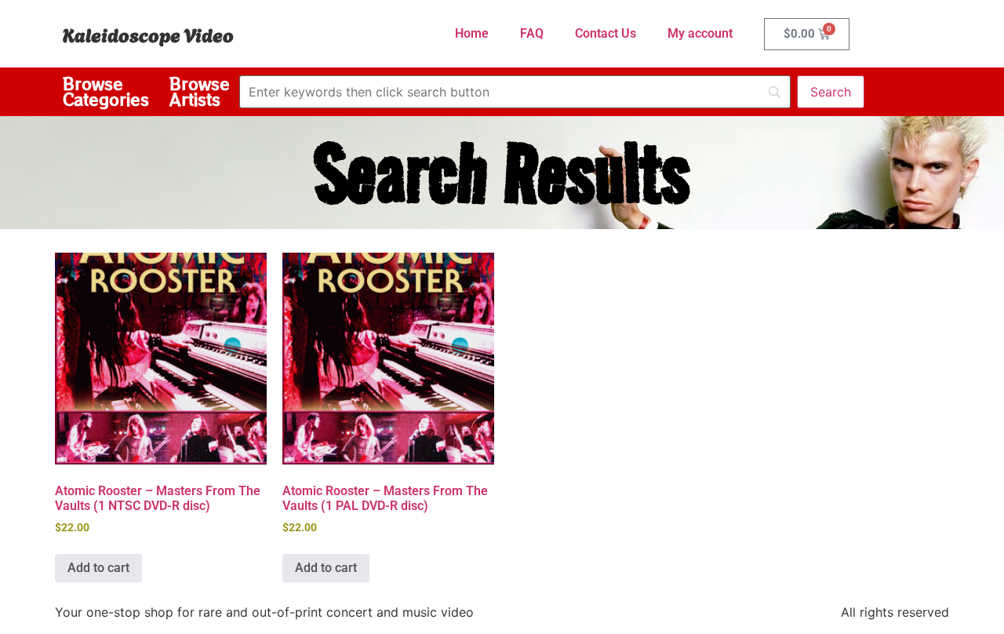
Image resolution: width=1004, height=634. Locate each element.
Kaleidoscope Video (148, 34)
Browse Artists (199, 91)
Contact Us (605, 33)
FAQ (532, 33)
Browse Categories (106, 91)
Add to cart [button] (98, 567)
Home (472, 33)
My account (700, 33)
